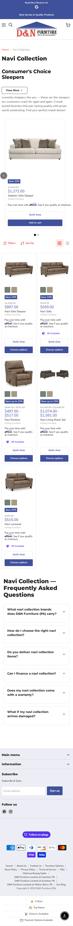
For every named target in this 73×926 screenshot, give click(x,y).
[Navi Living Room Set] (54, 374)
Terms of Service (47, 869)
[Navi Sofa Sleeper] (18, 270)
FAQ (62, 869)
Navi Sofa (46, 311)
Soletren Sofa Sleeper (20, 195)
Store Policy (11, 869)
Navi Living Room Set (53, 420)
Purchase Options (54, 865)
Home (5, 49)
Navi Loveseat (13, 524)
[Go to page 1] (35, 235)
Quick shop (35, 214)
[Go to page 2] (38, 235)
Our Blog (61, 884)
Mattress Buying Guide (34, 873)
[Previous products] (3, 175)
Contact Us (35, 865)
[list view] (67, 243)
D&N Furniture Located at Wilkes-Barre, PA (29, 884)
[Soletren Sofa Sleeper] (35, 149)
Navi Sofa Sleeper (15, 311)
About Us (21, 865)
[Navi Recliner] (18, 374)
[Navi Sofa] (54, 270)
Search (9, 865)
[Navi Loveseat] (18, 483)
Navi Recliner (12, 420)
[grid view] (59, 243)
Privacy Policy (28, 869)
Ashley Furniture (16, 199)
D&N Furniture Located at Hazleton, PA (34, 877)
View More (12, 90)
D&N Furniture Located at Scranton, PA (35, 880)
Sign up (55, 791)
